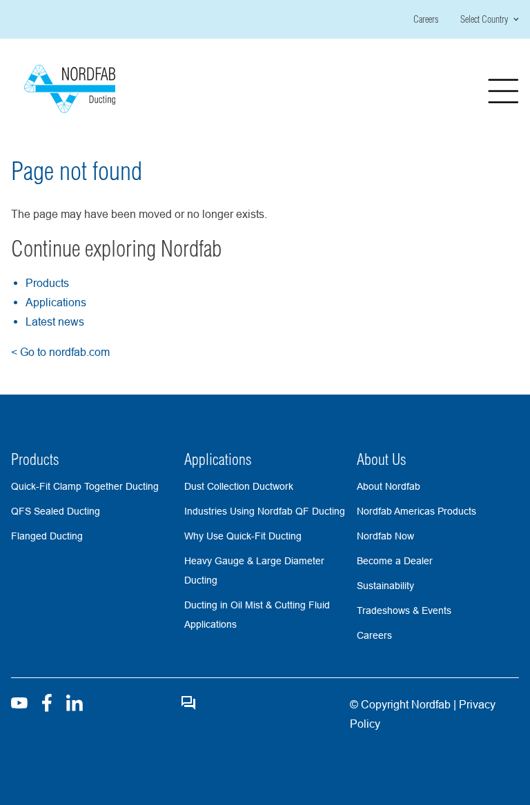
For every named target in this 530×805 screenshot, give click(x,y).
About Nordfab (388, 486)
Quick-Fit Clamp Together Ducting (85, 486)
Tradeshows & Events (404, 610)
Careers (425, 19)
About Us (381, 459)
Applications (56, 302)
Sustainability (385, 585)
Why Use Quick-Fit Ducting (243, 535)
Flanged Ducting (47, 535)
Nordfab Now (385, 535)
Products (47, 283)
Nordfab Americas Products (416, 511)
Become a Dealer (395, 560)
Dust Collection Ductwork (238, 486)
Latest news (55, 321)
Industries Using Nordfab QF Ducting (264, 511)
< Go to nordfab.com (60, 352)
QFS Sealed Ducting (55, 511)
